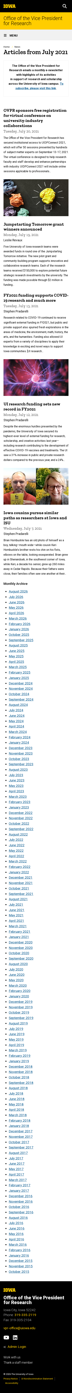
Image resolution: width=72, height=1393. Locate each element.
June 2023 (16, 780)
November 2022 (21, 818)
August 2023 (18, 770)
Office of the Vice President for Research (32, 21)
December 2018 (21, 1067)
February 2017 (19, 1185)
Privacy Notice (10, 1378)
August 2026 (18, 591)
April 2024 (16, 726)
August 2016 (18, 1218)
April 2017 (16, 1174)
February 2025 (19, 672)
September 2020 (21, 958)
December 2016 (21, 1196)
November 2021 (21, 883)
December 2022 (21, 813)
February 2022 (19, 867)
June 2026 (16, 602)
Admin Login (17, 1347)
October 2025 (19, 635)
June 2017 (16, 1164)
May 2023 (16, 786)
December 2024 (21, 683)
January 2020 (19, 996)
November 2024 (21, 689)
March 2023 (18, 797)
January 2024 (19, 743)
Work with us (11, 1357)
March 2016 (18, 1245)
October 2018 (19, 1077)
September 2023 (21, 764)
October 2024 (19, 694)
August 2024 (18, 705)
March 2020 (18, 986)
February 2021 (19, 932)
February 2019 (19, 1056)
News (17, 47)
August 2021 (18, 899)
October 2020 (19, 953)
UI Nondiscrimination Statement (37, 1378)
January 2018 (19, 1126)
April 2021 (16, 921)
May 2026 (16, 608)
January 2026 (19, 629)
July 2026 (16, 597)
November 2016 (21, 1202)
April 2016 (16, 1239)
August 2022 (18, 834)
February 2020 (19, 991)
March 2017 (18, 1180)
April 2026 (16, 613)
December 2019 (21, 1002)
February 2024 (19, 737)
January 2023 (19, 807)
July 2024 (16, 710)
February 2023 (19, 802)
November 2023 (21, 753)
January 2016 (19, 1255)
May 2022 (16, 851)
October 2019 (19, 1012)
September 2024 (21, 699)
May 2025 (16, 656)
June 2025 (16, 651)
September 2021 (21, 894)
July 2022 (16, 840)
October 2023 (19, 759)
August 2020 (18, 964)
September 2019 (21, 1018)
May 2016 (16, 1234)
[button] (64, 6)
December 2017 (21, 1131)
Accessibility (11, 1383)
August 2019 (18, 1023)
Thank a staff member (18, 1362)
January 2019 (19, 1061)
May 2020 (16, 980)
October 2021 (19, 888)
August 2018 (18, 1088)
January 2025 (19, 678)
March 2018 (18, 1115)
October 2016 (19, 1207)
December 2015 (21, 1261)
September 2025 (21, 640)
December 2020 (21, 942)
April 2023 (16, 791)
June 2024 (16, 716)
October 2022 (19, 824)
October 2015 (19, 1272)
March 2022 (18, 861)
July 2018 (16, 1093)
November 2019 (21, 1007)
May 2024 (16, 721)
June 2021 (16, 910)
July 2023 (16, 775)
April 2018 (16, 1110)
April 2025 (16, 662)
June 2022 (16, 845)
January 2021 (19, 937)
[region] (36, 78)
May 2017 (16, 1169)
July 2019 (16, 1029)
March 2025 (18, 667)
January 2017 (19, 1191)
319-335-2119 (25, 1315)
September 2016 (21, 1212)
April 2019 (16, 1045)
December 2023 (21, 748)
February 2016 (19, 1250)
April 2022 (16, 856)
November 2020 (21, 948)
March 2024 (18, 732)
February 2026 (19, 624)
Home (6, 47)
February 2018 (19, 1121)
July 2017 (16, 1158)
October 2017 (19, 1142)
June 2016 (16, 1228)
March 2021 (18, 926)
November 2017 (21, 1137)
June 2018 (16, 1099)
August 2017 (18, 1153)
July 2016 (16, 1223)
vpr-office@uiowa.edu (19, 1328)
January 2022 (19, 872)
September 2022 (21, 829)
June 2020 (16, 975)
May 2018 (16, 1104)
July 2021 (16, 905)
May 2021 (16, 915)
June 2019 (16, 1034)
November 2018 (21, 1072)
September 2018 (21, 1083)
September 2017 (21, 1147)
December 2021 (21, 877)
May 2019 (16, 1040)
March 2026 (18, 618)
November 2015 (21, 1266)
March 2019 (18, 1050)
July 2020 (16, 969)
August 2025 (18, 645)
